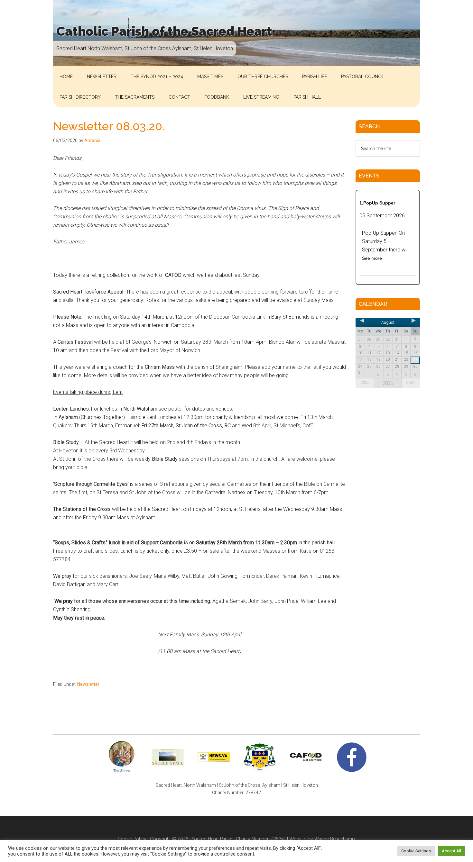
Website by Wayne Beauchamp (322, 838)
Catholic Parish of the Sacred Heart (164, 31)
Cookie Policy (131, 838)
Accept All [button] (451, 850)
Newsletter (88, 684)
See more (372, 258)
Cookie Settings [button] (416, 850)
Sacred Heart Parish (212, 838)
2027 (410, 382)
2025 (364, 382)
